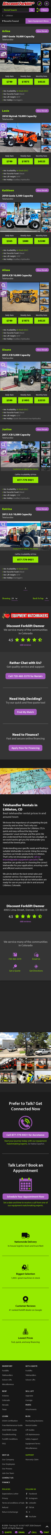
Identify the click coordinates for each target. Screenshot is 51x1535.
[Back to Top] (47, 1527)
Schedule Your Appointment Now (25, 1196)
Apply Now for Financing (25, 748)
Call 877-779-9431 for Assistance (25, 1135)
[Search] (32, 10)
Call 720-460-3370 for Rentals (25, 676)
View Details (42, 31)
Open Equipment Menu (38, 21)
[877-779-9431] (39, 3)
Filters (44, 10)
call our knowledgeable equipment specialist (22, 858)
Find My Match (25, 712)
